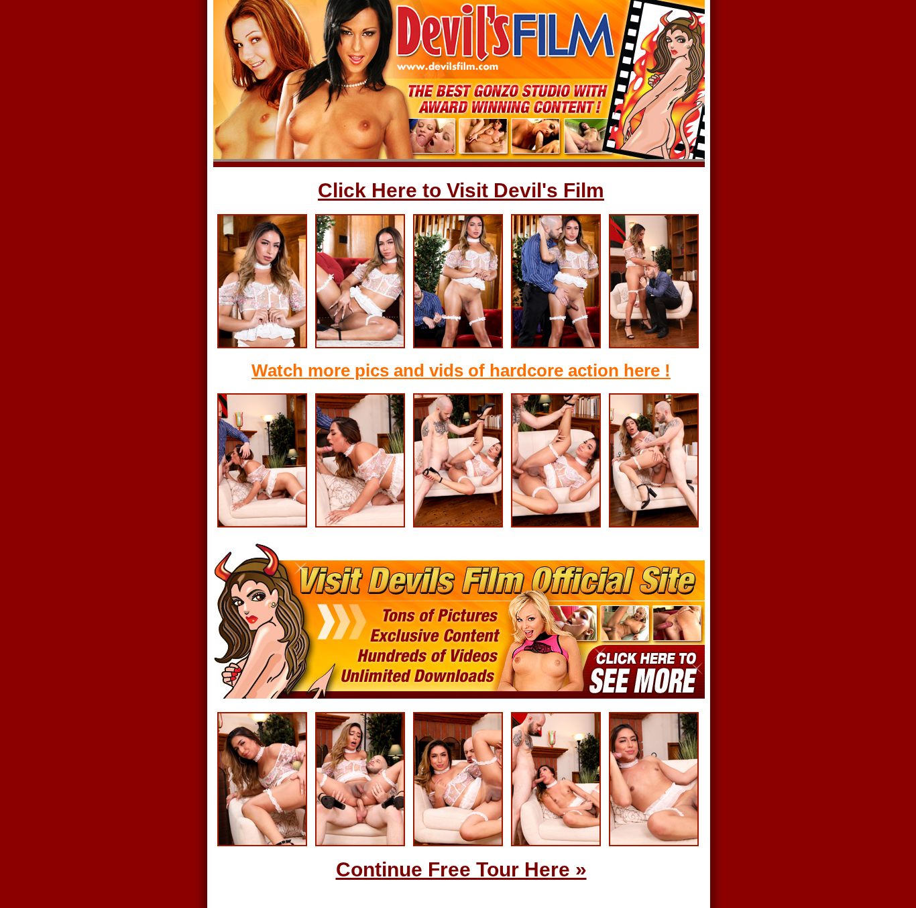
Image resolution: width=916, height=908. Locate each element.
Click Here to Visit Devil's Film (461, 190)
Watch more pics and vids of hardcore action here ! (461, 370)
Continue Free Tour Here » (461, 869)
